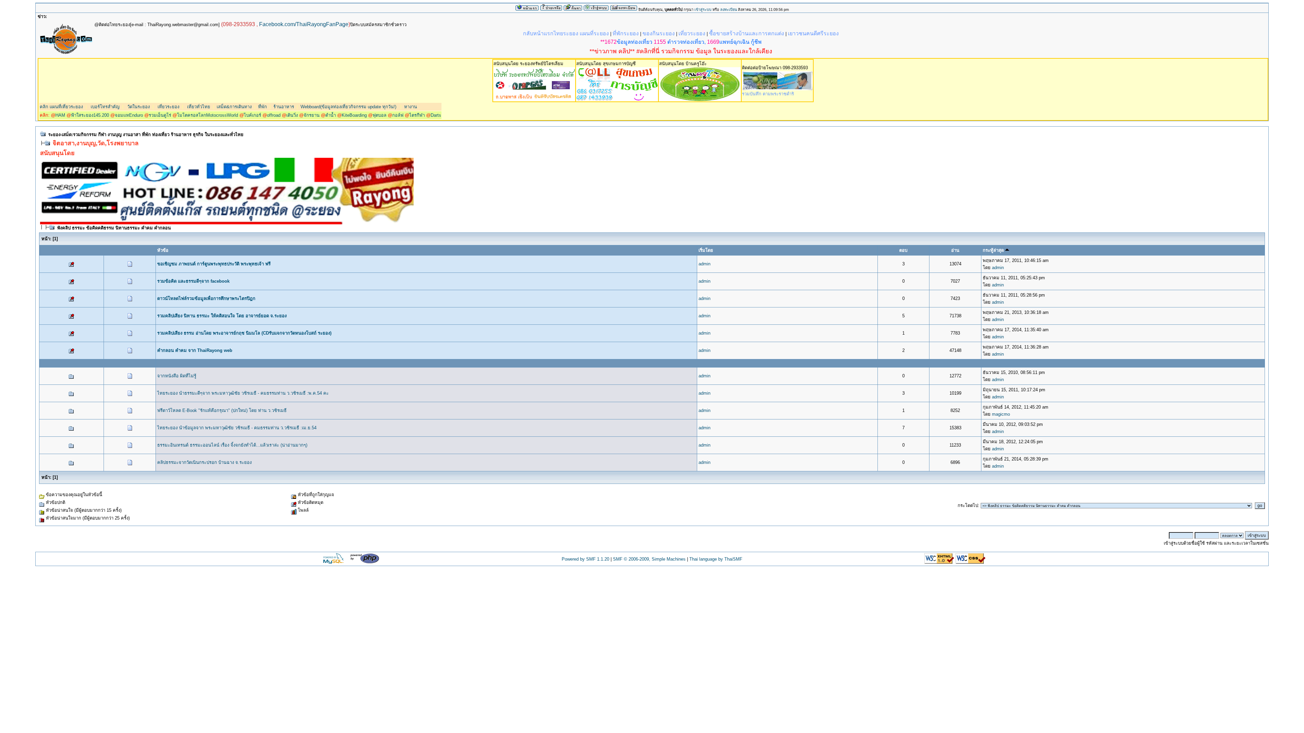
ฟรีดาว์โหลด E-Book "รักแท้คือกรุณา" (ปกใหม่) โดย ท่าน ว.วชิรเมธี (222, 410)
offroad (273, 115)
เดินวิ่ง (292, 115)
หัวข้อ (162, 250)
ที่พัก (262, 106)
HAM (60, 115)
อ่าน (955, 250)
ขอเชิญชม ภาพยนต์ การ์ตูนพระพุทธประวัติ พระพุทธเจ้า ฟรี (214, 263)
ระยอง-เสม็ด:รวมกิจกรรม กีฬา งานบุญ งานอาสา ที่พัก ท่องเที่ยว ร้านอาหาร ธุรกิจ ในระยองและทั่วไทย (145, 134)
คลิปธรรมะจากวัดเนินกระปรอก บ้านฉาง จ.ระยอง (204, 462)
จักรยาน (312, 115)
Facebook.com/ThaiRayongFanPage (303, 24)
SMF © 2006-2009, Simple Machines (649, 559)
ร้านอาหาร (283, 106)
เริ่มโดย (706, 250)
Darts (436, 115)
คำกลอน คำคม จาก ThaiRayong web (194, 350)
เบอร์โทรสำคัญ (104, 106)
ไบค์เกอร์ (252, 115)
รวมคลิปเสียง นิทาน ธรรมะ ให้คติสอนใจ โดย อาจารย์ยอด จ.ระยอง (222, 315)
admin (704, 263)
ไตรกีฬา (417, 115)
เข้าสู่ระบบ (702, 9)
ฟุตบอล (379, 115)
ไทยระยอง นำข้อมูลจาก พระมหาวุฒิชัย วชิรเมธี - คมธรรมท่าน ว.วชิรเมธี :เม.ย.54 (236, 427)
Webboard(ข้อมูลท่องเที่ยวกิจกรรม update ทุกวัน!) (348, 106)
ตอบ (903, 250)
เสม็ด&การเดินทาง (234, 106)
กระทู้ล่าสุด (994, 250)
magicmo (1001, 414)
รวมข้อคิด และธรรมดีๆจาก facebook (193, 281)
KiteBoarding (354, 115)
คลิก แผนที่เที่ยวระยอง (61, 106)
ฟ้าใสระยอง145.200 (90, 115)
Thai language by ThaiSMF (715, 559)
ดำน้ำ (330, 115)
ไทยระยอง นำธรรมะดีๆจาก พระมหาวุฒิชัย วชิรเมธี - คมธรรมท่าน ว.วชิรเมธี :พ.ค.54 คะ (243, 393)
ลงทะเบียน (728, 9)
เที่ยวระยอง (167, 106)
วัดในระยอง (138, 106)
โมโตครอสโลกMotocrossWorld (207, 115)
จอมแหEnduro (129, 115)
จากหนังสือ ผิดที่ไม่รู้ (176, 375)
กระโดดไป (968, 505)
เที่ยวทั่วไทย (198, 106)
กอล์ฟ (397, 115)
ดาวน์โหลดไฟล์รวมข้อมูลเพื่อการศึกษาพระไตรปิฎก (206, 298)
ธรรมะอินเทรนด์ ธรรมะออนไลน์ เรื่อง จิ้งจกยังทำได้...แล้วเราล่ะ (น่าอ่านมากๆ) (232, 445)
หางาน (410, 106)
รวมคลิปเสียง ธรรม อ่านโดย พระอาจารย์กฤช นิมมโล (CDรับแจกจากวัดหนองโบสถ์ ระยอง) (244, 333)
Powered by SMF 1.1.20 (585, 559)
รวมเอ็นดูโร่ (160, 115)
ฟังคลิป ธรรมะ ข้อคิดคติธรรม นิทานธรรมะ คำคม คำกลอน (114, 227)
